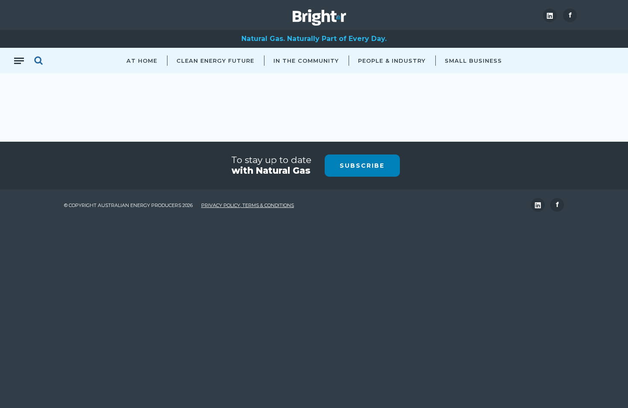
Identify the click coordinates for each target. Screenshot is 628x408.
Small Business (473, 60)
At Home (141, 60)
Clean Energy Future (215, 60)
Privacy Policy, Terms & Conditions (247, 205)
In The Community (306, 60)
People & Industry (392, 60)
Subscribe (362, 165)
